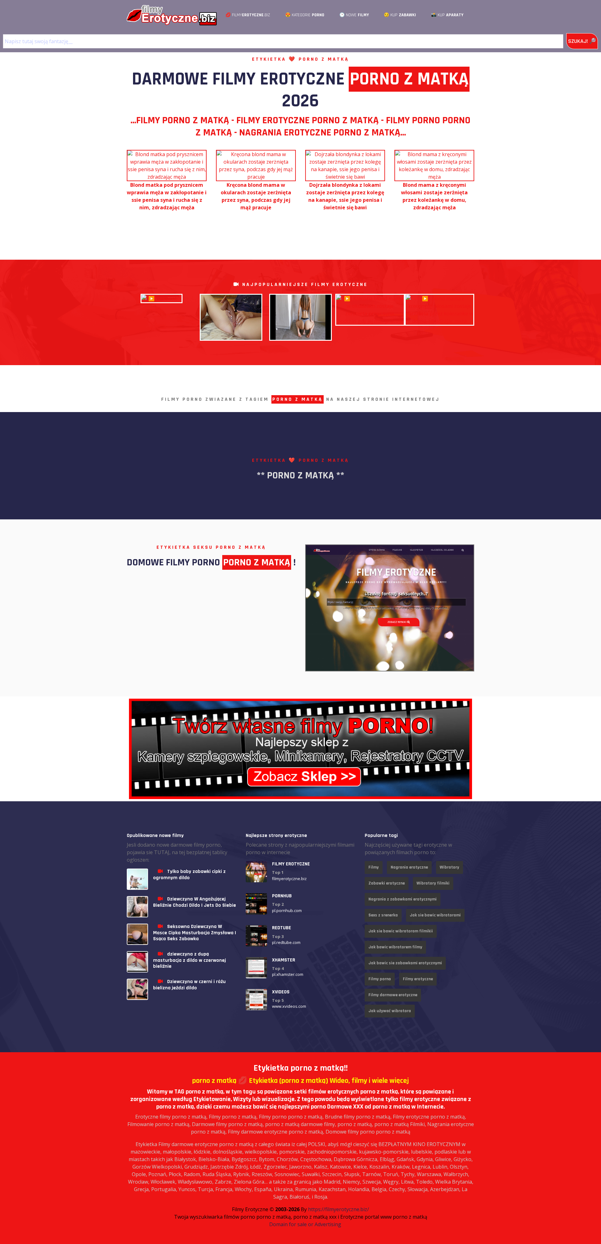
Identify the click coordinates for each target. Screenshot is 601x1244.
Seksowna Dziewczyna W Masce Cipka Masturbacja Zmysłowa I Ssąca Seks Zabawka (194, 932)
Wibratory (449, 867)
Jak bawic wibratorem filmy (395, 947)
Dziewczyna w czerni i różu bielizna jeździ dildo (189, 984)
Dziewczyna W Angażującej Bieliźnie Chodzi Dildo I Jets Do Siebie (194, 902)
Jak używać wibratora (389, 1011)
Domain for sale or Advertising (305, 1224)
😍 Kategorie (304, 15)
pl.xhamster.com (287, 974)
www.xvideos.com (289, 1006)
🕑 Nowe (354, 15)
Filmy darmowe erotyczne (392, 995)
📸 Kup (447, 15)
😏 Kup (400, 15)
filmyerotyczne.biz (289, 878)
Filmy (373, 867)
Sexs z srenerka (383, 915)
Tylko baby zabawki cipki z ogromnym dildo (189, 874)
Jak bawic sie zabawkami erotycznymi (405, 963)
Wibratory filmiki (433, 883)
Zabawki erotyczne (386, 883)
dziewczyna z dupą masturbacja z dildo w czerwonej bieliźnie (189, 960)
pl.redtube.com (286, 942)
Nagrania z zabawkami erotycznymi (402, 899)
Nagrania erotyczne (409, 867)
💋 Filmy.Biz (247, 15)
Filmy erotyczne (418, 979)
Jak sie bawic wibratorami (435, 915)
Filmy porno (379, 979)
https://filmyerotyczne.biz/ (338, 1209)
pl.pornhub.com (287, 910)
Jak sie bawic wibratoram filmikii (400, 931)
